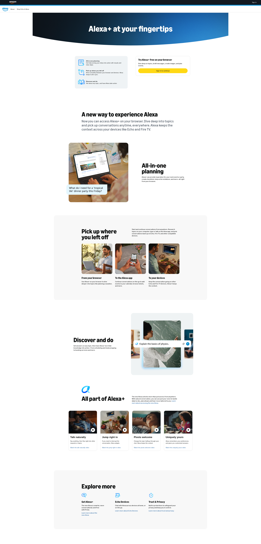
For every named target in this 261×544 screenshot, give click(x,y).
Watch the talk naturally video (79, 447)
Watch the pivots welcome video (144, 447)
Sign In (254, 2)
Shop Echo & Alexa (23, 9)
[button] (83, 422)
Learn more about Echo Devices (126, 511)
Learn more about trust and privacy (161, 511)
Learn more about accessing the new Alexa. (154, 402)
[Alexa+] (5, 9)
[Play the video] (93, 430)
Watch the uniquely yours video (176, 447)
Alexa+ (12, 9)
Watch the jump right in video (111, 447)
